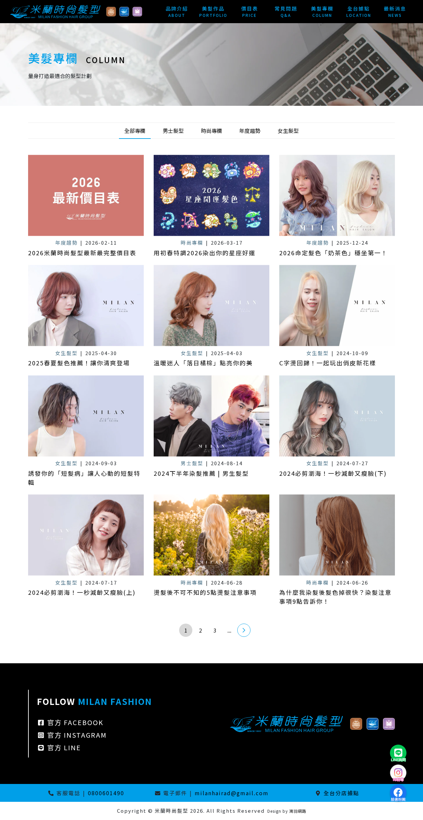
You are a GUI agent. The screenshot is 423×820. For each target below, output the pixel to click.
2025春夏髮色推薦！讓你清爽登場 (79, 362)
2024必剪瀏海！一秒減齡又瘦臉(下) (333, 473)
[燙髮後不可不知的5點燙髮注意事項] (211, 535)
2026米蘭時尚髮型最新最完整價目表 (82, 252)
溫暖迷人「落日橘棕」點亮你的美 (203, 362)
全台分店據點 (341, 793)
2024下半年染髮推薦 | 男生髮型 (201, 473)
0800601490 (106, 793)
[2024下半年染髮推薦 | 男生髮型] (211, 415)
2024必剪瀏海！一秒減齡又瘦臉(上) (81, 592)
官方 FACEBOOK (74, 722)
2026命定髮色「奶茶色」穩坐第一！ (333, 252)
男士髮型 (173, 131)
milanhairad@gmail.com (232, 793)
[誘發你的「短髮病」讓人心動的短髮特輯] (86, 415)
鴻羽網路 (297, 811)
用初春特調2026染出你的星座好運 (204, 252)
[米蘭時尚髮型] (76, 11)
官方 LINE (63, 747)
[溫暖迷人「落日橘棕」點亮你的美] (211, 305)
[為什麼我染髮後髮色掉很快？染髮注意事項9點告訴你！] (337, 535)
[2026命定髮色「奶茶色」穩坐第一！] (337, 195)
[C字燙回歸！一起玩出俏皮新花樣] (337, 305)
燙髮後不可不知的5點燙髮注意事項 (205, 592)
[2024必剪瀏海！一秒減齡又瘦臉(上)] (86, 535)
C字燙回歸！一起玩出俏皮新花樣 (327, 362)
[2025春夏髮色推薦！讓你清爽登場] (86, 305)
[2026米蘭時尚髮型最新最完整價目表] (86, 195)
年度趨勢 (249, 131)
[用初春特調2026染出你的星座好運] (211, 195)
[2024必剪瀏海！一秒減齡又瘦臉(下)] (337, 415)
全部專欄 (134, 131)
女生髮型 (288, 131)
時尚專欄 (211, 131)
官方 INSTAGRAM (76, 735)
